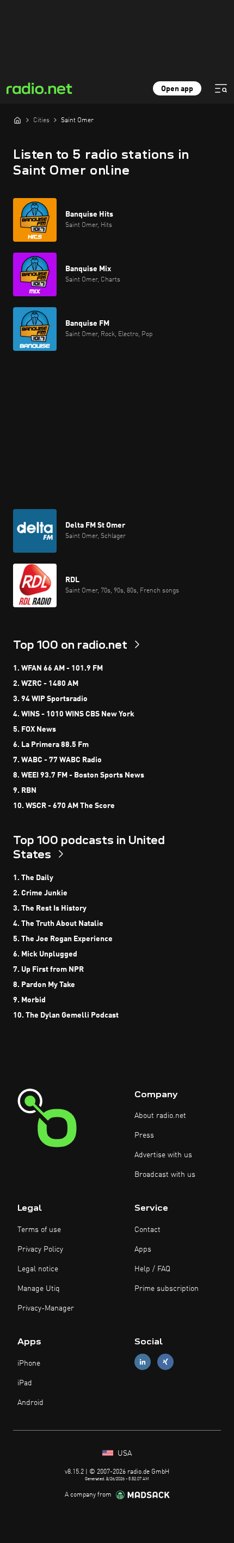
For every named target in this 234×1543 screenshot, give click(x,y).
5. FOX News (34, 729)
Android (30, 1403)
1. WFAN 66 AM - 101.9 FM (58, 668)
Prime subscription (166, 1289)
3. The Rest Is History (50, 908)
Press (144, 1135)
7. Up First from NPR (48, 969)
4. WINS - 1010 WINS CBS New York (73, 714)
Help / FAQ (152, 1269)
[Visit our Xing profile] (165, 1362)
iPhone (28, 1363)
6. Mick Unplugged (45, 954)
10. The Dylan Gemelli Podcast (66, 1015)
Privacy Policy (40, 1249)
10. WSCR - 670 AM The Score (64, 806)
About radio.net (160, 1116)
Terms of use (39, 1230)
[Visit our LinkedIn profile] (142, 1362)
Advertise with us (163, 1155)
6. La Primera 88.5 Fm (51, 745)
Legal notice (37, 1269)
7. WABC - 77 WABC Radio (57, 760)
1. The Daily (33, 878)
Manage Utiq (38, 1289)
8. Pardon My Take (44, 985)
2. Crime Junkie (40, 893)
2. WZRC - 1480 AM (45, 683)
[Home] (17, 120)
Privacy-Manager (45, 1308)
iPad (24, 1383)
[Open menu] (220, 88)
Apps (142, 1249)
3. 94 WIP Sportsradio (50, 699)
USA (123, 1453)
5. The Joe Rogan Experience (63, 939)
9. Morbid (29, 1000)
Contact (147, 1230)
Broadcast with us (164, 1175)
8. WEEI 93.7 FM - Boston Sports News (78, 775)
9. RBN (24, 790)
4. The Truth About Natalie (58, 924)
